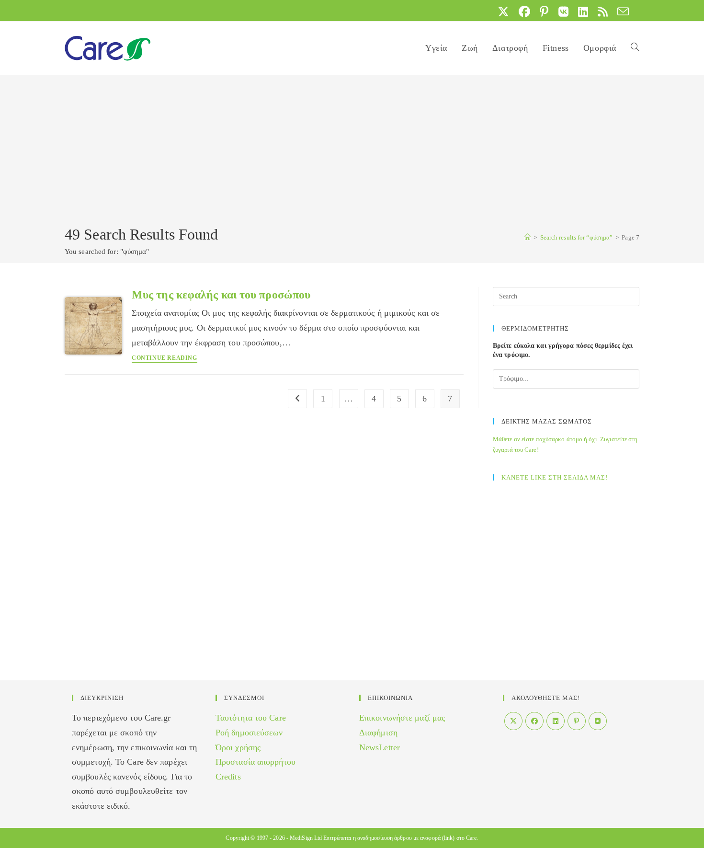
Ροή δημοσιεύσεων (249, 732)
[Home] (527, 237)
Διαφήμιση (378, 732)
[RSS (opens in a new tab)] (603, 11)
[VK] (598, 721)
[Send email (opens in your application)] (621, 11)
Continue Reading (164, 358)
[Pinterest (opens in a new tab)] (544, 11)
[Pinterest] (577, 721)
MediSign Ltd (306, 838)
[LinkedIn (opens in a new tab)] (583, 11)
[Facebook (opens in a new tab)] (524, 11)
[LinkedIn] (555, 721)
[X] (513, 721)
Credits (228, 776)
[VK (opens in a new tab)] (563, 11)
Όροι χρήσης (238, 747)
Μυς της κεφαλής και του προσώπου (221, 294)
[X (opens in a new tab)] (503, 11)
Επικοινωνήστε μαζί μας (402, 717)
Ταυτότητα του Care (251, 717)
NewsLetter (379, 747)
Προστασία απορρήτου (255, 762)
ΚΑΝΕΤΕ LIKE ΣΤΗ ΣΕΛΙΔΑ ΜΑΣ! (554, 477)
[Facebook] (534, 721)
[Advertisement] (352, 152)
